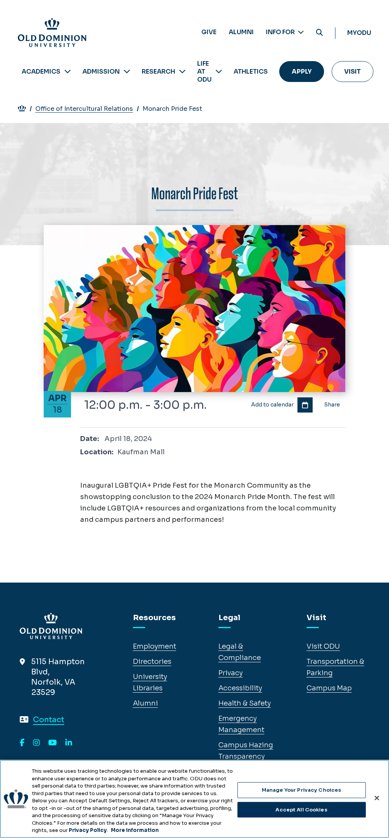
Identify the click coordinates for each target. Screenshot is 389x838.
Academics (41, 72)
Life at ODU (204, 71)
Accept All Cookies (301, 809)
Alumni (241, 32)
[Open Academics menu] (67, 71)
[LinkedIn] (68, 743)
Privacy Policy (88, 830)
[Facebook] (22, 743)
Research (158, 72)
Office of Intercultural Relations (84, 109)
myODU (359, 33)
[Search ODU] (319, 32)
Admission (101, 72)
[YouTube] (52, 743)
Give (209, 32)
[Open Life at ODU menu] (218, 71)
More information (135, 830)
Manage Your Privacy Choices (302, 790)
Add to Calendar (305, 405)
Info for (281, 32)
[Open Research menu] (182, 71)
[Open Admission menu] (126, 71)
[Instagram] (36, 743)
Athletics (251, 72)
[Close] (376, 798)
